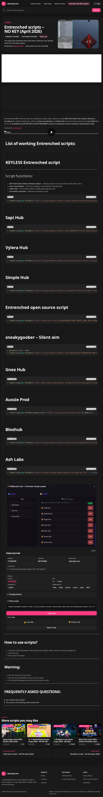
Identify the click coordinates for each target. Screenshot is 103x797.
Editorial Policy (67, 776)
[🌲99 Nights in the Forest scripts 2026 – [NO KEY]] (64, 730)
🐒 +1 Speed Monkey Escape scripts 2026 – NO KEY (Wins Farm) (38, 740)
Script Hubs (47, 4)
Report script (51, 628)
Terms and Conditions (90, 779)
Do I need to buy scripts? (15, 700)
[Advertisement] (51, 68)
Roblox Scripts (36, 4)
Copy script (51, 613)
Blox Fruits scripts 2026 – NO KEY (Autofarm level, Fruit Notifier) (88, 740)
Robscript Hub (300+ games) (79, 4)
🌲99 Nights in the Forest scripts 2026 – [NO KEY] (63, 740)
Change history (15, 594)
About (43, 776)
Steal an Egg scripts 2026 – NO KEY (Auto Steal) (13, 740)
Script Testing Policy (69, 779)
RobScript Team (18, 46)
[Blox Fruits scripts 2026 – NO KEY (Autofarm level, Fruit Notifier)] (89, 730)
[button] (91, 197)
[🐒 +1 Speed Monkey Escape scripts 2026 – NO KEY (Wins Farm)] (39, 730)
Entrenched (17, 128)
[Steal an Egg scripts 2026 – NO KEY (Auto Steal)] (13, 730)
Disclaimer (86, 783)
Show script (14, 601)
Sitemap (43, 783)
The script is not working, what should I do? (22, 702)
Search (96, 10)
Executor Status (59, 4)
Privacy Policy (87, 776)
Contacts (44, 779)
